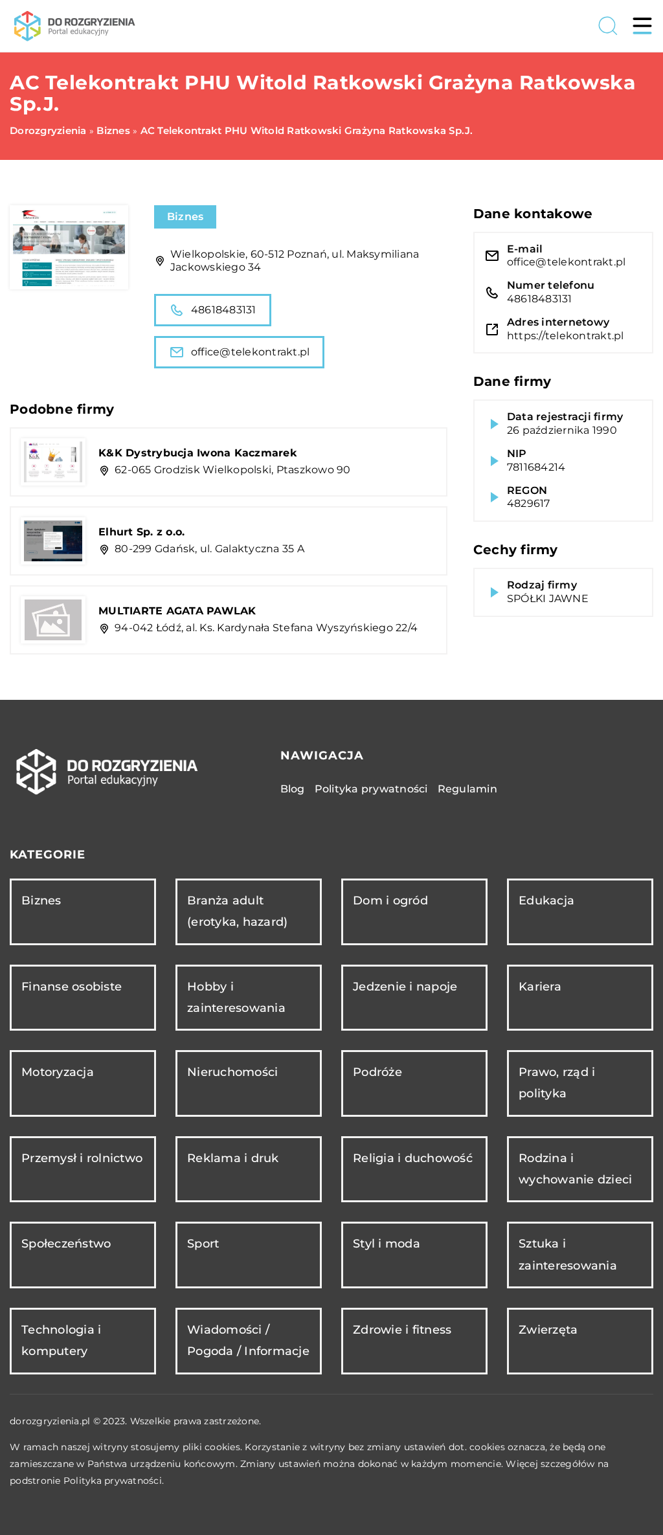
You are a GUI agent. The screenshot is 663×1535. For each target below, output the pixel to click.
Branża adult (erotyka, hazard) (237, 911)
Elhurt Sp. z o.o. (141, 532)
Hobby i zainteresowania (236, 997)
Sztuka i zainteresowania (568, 1254)
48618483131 (223, 310)
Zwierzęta (548, 1330)
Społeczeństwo (66, 1244)
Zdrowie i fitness (402, 1330)
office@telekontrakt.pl (250, 352)
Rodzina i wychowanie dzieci (575, 1169)
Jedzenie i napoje (405, 987)
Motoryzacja (57, 1072)
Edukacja (546, 900)
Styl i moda (386, 1244)
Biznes (185, 216)
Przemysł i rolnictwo (81, 1158)
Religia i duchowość (413, 1158)
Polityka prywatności (371, 789)
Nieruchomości (232, 1072)
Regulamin (467, 789)
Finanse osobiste (71, 987)
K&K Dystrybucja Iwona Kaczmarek (197, 453)
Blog (292, 789)
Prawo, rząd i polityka (557, 1083)
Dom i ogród (390, 900)
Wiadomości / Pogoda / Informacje (248, 1340)
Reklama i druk (233, 1158)
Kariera (540, 987)
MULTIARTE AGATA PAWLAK (177, 611)
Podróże (377, 1072)
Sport (203, 1244)
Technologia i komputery (61, 1340)
